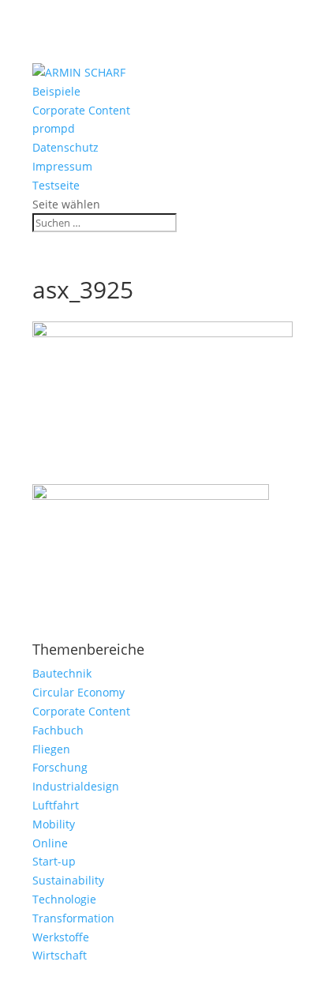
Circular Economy (78, 692)
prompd (53, 128)
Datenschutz (65, 147)
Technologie (64, 899)
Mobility (53, 824)
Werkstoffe (60, 937)
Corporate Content (81, 110)
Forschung (60, 767)
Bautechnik (62, 673)
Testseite (56, 185)
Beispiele (56, 91)
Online (50, 843)
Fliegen (51, 749)
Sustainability (68, 880)
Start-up (54, 861)
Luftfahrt (55, 805)
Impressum (62, 166)
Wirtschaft (59, 955)
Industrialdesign (75, 786)
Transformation (73, 918)
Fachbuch (58, 730)
